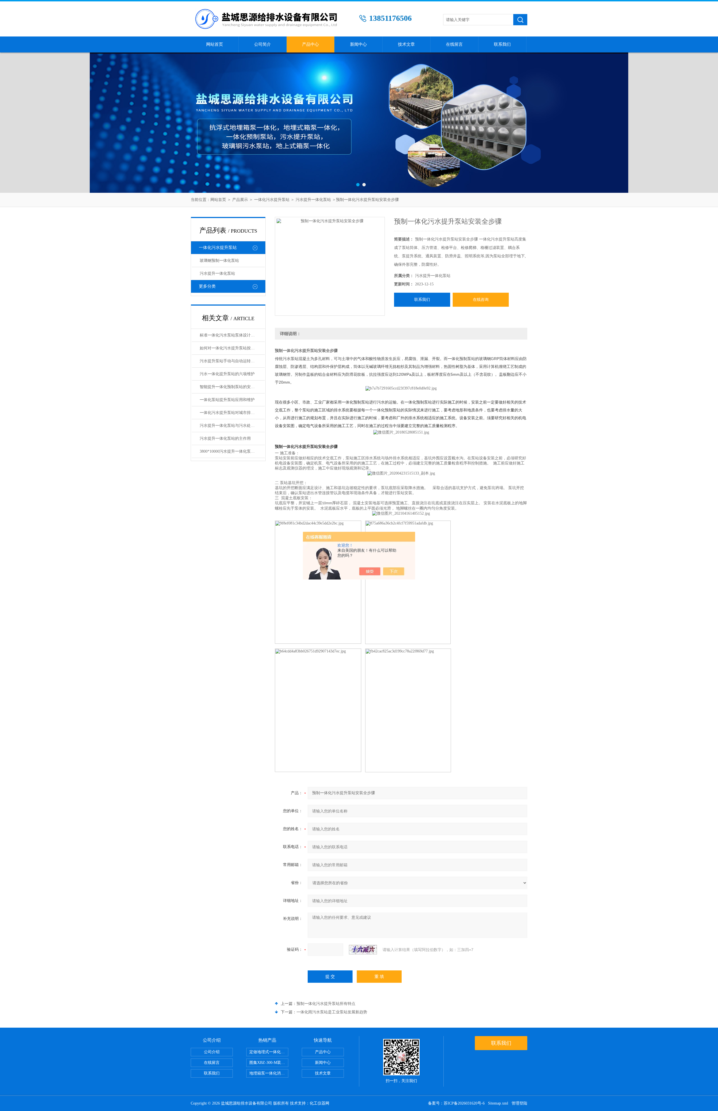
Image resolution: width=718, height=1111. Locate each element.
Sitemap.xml (498, 1103)
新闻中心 (358, 44)
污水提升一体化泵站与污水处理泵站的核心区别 (232, 425)
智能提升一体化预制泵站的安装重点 (231, 387)
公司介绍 (212, 1052)
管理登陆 (519, 1103)
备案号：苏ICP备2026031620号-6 (456, 1103)
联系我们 (502, 44)
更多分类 (207, 286)
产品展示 (240, 200)
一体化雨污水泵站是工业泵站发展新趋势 (331, 1012)
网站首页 (214, 44)
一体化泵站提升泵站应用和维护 (227, 400)
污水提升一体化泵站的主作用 (225, 438)
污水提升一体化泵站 (313, 200)
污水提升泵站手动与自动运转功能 (229, 361)
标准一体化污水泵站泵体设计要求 (229, 335)
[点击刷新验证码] (363, 949)
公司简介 (262, 44)
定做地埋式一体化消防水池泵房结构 (268, 1052)
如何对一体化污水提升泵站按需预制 (231, 348)
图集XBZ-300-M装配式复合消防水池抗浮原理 (268, 1062)
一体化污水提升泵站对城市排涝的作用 (232, 413)
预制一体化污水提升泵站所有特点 (325, 1004)
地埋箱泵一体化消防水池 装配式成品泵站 (268, 1073)
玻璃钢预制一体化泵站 (219, 260)
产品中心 (310, 44)
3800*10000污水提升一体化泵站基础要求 (232, 451)
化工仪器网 (319, 1103)
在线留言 (454, 44)
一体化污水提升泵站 (271, 200)
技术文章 (406, 44)
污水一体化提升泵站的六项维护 (227, 374)
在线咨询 (481, 299)
